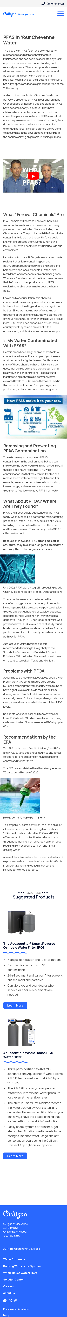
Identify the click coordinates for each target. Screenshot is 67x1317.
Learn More (15, 1005)
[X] (10, 1300)
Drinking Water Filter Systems (22, 1266)
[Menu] (60, 14)
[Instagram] (15, 1300)
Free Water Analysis (16, 1309)
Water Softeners (14, 1259)
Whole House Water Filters (20, 1273)
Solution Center (13, 1279)
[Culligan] (19, 14)
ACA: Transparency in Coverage (21, 1248)
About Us (9, 1293)
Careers (8, 1286)
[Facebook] (5, 1300)
